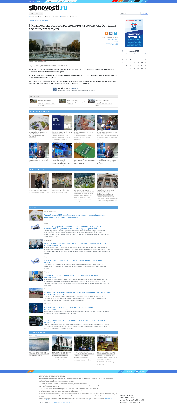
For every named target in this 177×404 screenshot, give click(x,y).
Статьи (32, 13)
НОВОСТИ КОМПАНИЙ (40, 111)
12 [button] (130, 62)
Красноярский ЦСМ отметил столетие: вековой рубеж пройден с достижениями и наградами (71, 308)
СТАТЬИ (34, 207)
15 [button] (142, 62)
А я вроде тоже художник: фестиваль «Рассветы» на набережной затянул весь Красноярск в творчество (77, 293)
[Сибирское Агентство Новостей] (48, 7)
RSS (30, 371)
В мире (40, 17)
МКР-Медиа (39, 13)
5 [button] (130, 59)
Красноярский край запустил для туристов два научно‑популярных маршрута (73, 261)
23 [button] (145, 65)
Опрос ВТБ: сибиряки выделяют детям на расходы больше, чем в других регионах (107, 132)
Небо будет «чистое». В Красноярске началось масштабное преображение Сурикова (104, 102)
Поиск (145, 13)
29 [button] (142, 68)
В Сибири (33, 17)
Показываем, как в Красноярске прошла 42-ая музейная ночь (61, 189)
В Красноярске (42, 20)
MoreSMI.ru (69, 402)
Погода (49, 1)
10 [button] (122, 62)
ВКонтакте (75, 88)
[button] (122, 50)
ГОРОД (116, 41)
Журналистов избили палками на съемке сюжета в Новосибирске (38, 189)
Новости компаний (50, 211)
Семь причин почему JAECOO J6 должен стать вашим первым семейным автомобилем (74, 321)
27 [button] (134, 68)
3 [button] (122, 59)
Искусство (47, 289)
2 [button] (145, 56)
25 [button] (126, 68)
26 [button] (130, 68)
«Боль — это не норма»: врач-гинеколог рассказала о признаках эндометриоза (71, 276)
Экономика (74, 17)
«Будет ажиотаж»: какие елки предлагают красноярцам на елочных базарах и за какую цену (84, 190)
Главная (31, 20)
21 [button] (138, 65)
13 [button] (134, 62)
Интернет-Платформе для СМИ (57, 402)
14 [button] (138, 62)
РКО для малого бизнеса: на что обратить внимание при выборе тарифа (83, 132)
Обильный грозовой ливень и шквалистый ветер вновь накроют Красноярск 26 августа (39, 353)
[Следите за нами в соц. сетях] (115, 1)
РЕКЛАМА (142, 371)
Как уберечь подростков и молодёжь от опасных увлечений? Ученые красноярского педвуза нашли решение (84, 161)
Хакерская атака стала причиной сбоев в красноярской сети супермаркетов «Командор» (61, 353)
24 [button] (122, 68)
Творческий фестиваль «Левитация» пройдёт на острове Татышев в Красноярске (84, 353)
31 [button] (122, 71)
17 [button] (122, 65)
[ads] (134, 34)
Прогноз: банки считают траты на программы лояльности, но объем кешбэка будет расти (62, 132)
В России (48, 17)
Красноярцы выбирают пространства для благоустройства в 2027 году (77, 102)
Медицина (47, 240)
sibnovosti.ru (77, 380)
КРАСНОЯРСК (40, 1)
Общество (64, 17)
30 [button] (145, 68)
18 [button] (126, 65)
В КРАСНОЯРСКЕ (113, 39)
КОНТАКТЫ (129, 371)
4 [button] (126, 59)
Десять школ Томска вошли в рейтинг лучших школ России (106, 353)
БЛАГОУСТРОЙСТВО (112, 43)
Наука (46, 223)
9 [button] (145, 59)
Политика (56, 17)
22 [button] (142, 65)
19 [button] (130, 65)
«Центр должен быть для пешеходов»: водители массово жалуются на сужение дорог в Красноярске (47, 102)
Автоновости (48, 317)
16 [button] (145, 62)
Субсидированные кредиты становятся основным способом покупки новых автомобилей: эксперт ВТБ (106, 161)
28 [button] (138, 68)
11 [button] (126, 62)
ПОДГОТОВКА (114, 45)
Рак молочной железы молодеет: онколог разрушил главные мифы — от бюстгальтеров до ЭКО (75, 244)
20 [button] (134, 65)
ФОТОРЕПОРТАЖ (38, 169)
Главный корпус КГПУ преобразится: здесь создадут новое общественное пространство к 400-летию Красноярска (38, 133)
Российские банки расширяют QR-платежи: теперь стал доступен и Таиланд (39, 160)
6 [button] (134, 59)
